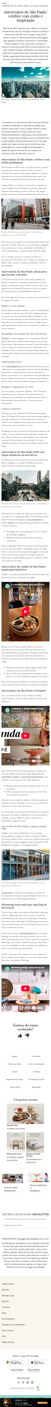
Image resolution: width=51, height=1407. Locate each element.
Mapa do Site (8, 1342)
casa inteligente (34, 519)
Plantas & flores (14, 1064)
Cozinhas (36, 1071)
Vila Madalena (13, 366)
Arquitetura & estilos (14, 1079)
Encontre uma (9, 1190)
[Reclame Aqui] (37, 1388)
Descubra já (35, 1190)
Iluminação (36, 1087)
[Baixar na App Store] (37, 1362)
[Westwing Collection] (17, 1370)
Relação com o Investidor (13, 1324)
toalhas (15, 776)
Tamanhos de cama (36, 1079)
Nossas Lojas (8, 1295)
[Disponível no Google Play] (13, 1362)
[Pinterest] (23, 1383)
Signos (14, 1056)
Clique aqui (6, 892)
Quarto (15, 1071)
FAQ (4, 1336)
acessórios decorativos (32, 776)
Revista (5, 1301)
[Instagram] (32, 1383)
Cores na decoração (36, 1064)
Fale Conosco (8, 1330)
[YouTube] (18, 1383)
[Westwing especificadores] (33, 1370)
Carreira (6, 1307)
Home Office (15, 1087)
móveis (11, 522)
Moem (4, 338)
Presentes (36, 1056)
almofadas (6, 776)
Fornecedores (8, 1318)
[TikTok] (27, 1383)
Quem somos (8, 1283)
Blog (4, 1313)
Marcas (5, 1289)
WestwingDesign (28, 933)
